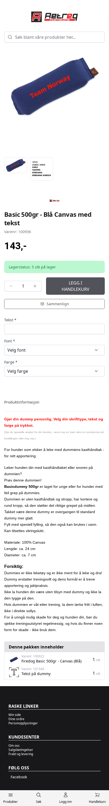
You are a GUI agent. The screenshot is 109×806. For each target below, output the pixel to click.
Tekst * (10, 319)
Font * (9, 340)
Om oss (14, 745)
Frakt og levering (20, 754)
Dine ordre (16, 719)
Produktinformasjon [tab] (21, 402)
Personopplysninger (23, 723)
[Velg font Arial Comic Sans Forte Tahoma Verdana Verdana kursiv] (54, 350)
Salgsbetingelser (20, 750)
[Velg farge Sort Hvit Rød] (54, 371)
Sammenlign (58, 303)
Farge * (10, 362)
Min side (14, 714)
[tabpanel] (54, 522)
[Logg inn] (65, 796)
